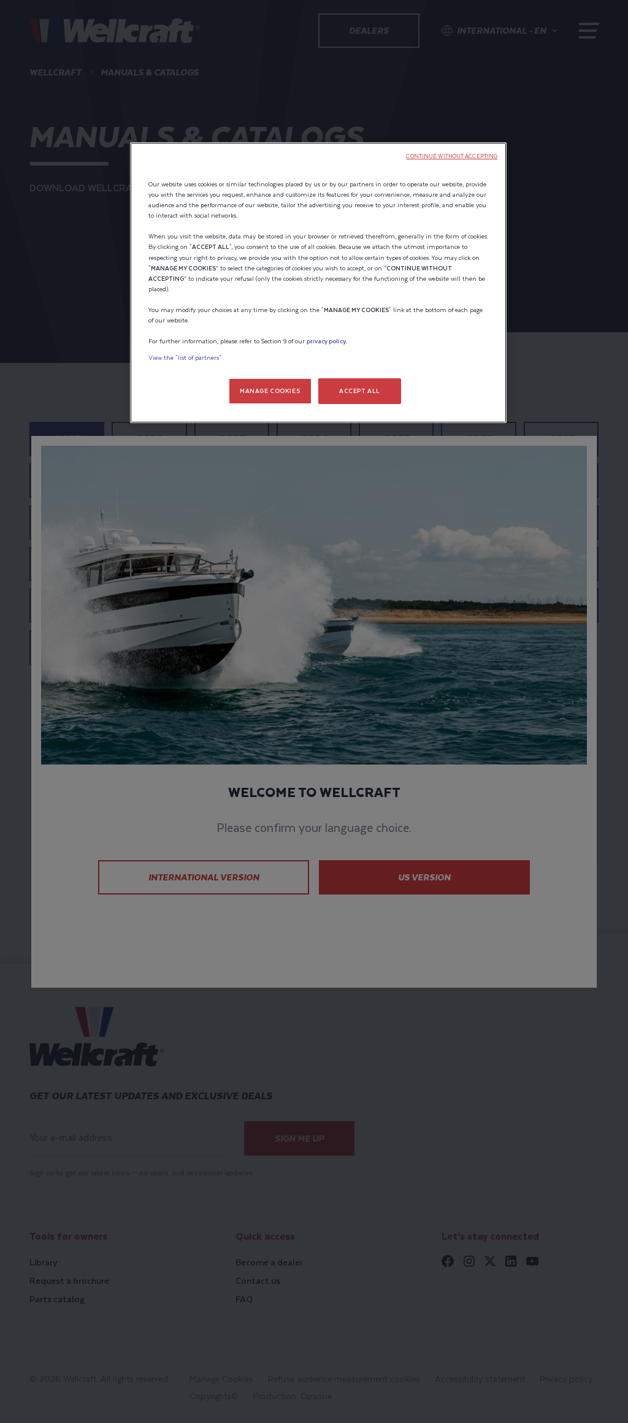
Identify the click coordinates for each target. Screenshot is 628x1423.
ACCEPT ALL (359, 390)
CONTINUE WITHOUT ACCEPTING (451, 156)
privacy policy (326, 341)
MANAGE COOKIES (270, 390)
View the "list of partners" (184, 357)
